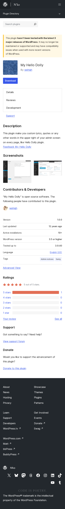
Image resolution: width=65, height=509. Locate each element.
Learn (6, 412)
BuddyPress (11, 454)
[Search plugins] (35, 24)
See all (58, 318)
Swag (38, 428)
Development (13, 107)
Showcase (40, 386)
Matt (7, 443)
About (6, 386)
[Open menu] (60, 4)
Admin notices (47, 259)
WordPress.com (13, 438)
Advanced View (12, 267)
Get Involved (41, 412)
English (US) (56, 252)
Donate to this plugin (14, 368)
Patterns (39, 402)
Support (10, 115)
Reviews (11, 100)
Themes (38, 392)
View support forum (14, 341)
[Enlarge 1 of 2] (27, 164)
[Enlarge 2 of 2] (57, 164)
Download (10, 80)
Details (10, 92)
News (6, 392)
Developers (9, 423)
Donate (39, 423)
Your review (9, 318)
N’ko (12, 467)
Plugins (38, 397)
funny (58, 259)
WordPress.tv (12, 428)
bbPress (9, 448)
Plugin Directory (11, 13)
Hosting (7, 397)
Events (38, 417)
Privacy (7, 402)
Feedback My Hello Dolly (17, 146)
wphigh (28, 69)
